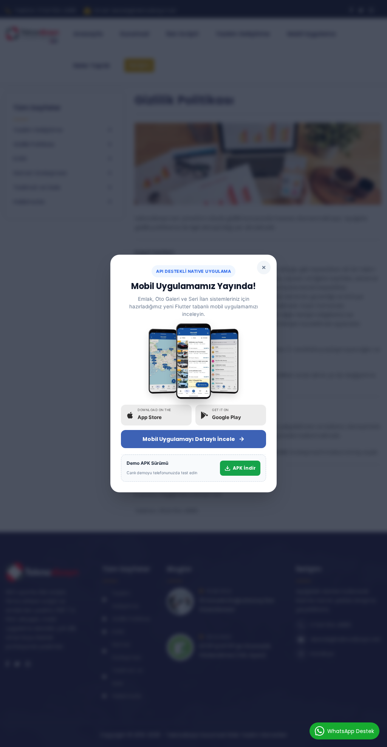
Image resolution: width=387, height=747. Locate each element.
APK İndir (244, 468)
